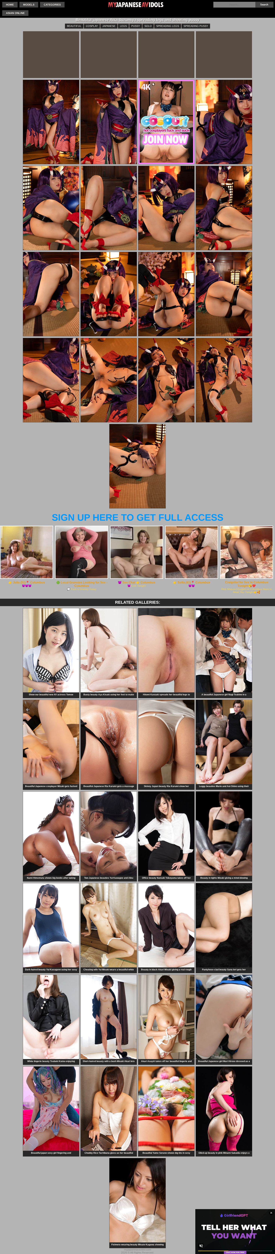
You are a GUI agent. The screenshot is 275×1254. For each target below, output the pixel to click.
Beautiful (74, 26)
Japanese (108, 26)
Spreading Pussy (196, 26)
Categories (52, 4)
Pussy (135, 26)
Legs (123, 26)
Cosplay (92, 26)
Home (10, 4)
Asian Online (15, 13)
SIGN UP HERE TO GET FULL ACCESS (137, 517)
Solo (148, 26)
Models (28, 4)
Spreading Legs (167, 26)
